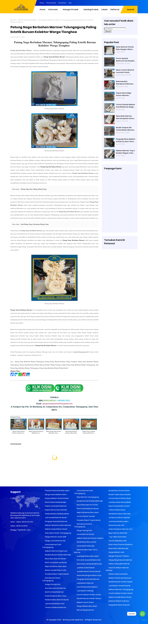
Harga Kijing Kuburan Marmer (120, 560)
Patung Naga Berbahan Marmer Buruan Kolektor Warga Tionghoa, (41, 365)
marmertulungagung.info (81, 352)
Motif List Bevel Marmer (54, 592)
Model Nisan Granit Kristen (119, 490)
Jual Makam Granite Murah (119, 585)
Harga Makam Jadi (116, 552)
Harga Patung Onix (52, 584)
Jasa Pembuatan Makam (87, 587)
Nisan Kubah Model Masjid (55, 502)
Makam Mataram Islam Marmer (58, 525)
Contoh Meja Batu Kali (117, 541)
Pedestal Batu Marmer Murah (57, 600)
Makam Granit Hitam (85, 602)
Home (42, 3)
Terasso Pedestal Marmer (55, 607)
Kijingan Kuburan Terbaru (118, 556)
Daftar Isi (114, 9)
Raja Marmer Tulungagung (87, 497)
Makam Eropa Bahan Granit (56, 529)
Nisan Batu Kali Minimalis (118, 548)
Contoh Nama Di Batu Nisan (119, 498)
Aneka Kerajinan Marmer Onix (120, 529)
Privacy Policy (51, 3)
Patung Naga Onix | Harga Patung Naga (34, 189)
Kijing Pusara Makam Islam (56, 494)
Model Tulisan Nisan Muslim (119, 494)
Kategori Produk (70, 9)
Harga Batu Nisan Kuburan (119, 605)
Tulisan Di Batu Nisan (116, 510)
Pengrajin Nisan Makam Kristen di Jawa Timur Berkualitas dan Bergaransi (125, 140)
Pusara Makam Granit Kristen (57, 498)
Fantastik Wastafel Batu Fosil (88, 560)
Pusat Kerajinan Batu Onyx (55, 596)
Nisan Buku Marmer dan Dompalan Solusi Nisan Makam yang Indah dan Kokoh (125, 117)
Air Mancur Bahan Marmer (119, 517)
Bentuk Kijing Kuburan (85, 610)
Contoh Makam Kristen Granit (88, 594)
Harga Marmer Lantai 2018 (55, 537)
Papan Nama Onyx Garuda (56, 510)
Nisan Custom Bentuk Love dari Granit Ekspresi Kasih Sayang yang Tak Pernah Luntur (125, 71)
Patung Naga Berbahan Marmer (54, 57)
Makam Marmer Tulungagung (120, 589)
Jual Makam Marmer (85, 583)
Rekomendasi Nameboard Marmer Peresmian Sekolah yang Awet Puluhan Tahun (124, 82)
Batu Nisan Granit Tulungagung (58, 533)
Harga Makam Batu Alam (86, 606)
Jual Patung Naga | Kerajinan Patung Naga (35, 224)
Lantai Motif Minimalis (85, 546)
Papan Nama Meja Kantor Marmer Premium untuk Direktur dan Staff (125, 94)
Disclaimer (62, 3)
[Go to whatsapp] (142, 614)
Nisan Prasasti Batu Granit (119, 506)
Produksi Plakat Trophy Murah (57, 574)
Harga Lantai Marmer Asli (55, 541)
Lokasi (104, 9)
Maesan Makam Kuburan (118, 601)
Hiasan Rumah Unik (116, 525)
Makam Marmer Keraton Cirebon (89, 538)
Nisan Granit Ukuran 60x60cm (120, 544)
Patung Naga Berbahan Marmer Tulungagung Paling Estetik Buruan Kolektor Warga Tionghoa (55, 43)
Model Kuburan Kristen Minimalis (58, 555)
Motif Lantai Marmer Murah (56, 562)
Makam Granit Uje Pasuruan (119, 578)
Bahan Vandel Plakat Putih (55, 570)
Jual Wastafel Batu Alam (118, 521)
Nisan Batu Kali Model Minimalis (89, 564)
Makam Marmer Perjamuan (56, 551)
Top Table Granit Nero (117, 537)
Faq (70, 3)
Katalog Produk (91, 9)
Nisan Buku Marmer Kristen (55, 559)
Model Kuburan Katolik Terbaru (88, 598)
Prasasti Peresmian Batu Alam (57, 490)
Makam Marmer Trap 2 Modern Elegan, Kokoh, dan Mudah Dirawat (125, 151)
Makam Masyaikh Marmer (119, 564)
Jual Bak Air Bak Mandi (85, 568)
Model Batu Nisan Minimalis (119, 514)
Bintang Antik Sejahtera (73, 619)
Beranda (13, 20)
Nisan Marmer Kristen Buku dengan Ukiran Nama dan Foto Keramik (125, 48)
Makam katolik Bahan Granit (119, 597)
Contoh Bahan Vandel (85, 516)
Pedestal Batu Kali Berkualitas (57, 514)
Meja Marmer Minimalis (117, 533)
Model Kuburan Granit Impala (120, 582)
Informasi (53, 9)
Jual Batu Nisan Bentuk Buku (119, 502)
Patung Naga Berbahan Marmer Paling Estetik (53, 368)
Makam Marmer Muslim (118, 574)
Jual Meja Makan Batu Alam (87, 556)
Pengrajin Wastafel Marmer (56, 521)
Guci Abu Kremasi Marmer (55, 588)
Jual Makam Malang (84, 591)
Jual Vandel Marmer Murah (56, 517)
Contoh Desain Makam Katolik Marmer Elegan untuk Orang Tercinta (125, 105)
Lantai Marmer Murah (85, 534)
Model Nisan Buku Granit (86, 542)
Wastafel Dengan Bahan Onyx (88, 575)
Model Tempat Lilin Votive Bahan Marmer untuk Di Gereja (125, 128)
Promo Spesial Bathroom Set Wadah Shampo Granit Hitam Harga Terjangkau (125, 59)
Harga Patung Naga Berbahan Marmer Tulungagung (78, 365)
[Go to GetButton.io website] (142, 619)
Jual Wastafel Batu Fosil (54, 603)
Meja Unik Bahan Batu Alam (56, 566)
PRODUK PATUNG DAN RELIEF (27, 20)
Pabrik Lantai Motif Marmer (56, 506)
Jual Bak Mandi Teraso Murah (88, 571)
